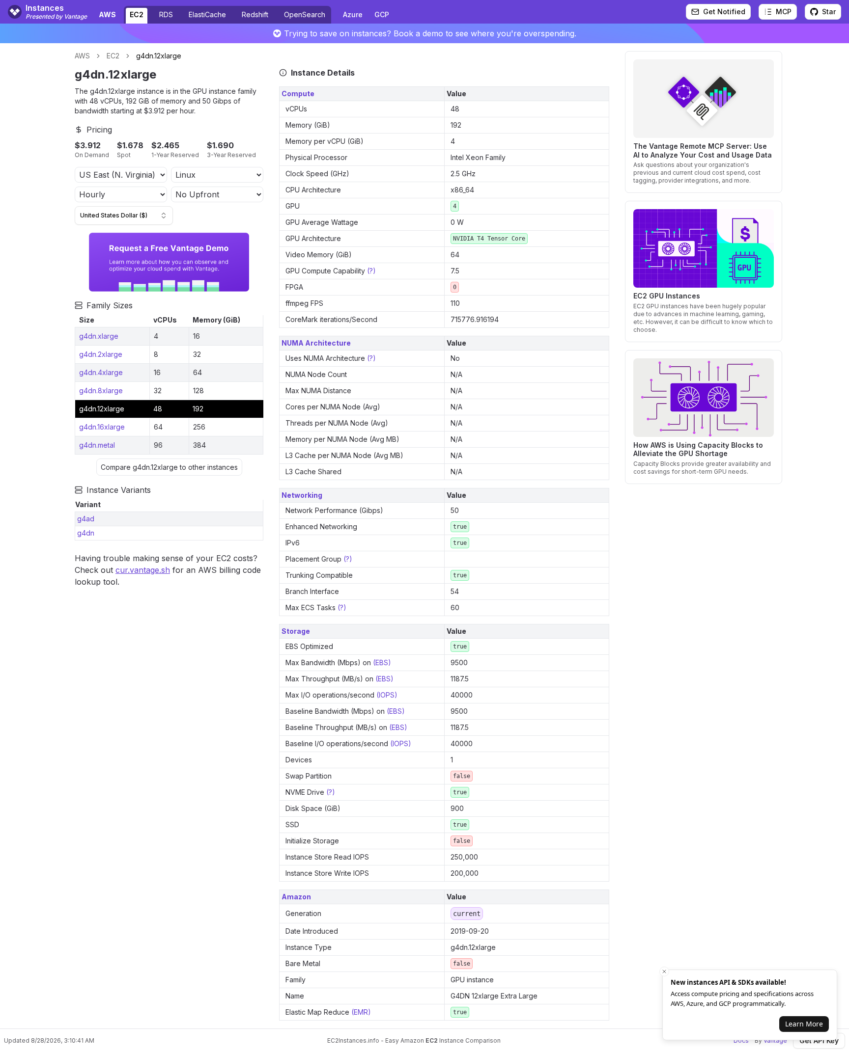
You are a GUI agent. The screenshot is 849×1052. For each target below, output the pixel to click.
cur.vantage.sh (142, 570)
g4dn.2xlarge (100, 354)
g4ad (85, 518)
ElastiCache (207, 14)
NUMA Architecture (316, 343)
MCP (784, 11)
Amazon (296, 896)
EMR (361, 1012)
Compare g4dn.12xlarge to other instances (169, 467)
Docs (741, 1040)
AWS (82, 56)
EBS (381, 662)
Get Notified (724, 11)
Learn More (804, 1023)
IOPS (387, 695)
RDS (166, 14)
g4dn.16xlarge (102, 427)
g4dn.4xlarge (101, 372)
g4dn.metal (97, 445)
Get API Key (819, 1040)
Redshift (255, 14)
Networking (302, 495)
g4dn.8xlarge (101, 390)
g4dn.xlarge (98, 336)
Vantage (775, 1040)
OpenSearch (304, 14)
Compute (298, 93)
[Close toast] (664, 971)
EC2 (136, 14)
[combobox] (124, 215)
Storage (296, 631)
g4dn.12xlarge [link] (158, 56)
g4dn (85, 533)
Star (829, 11)
